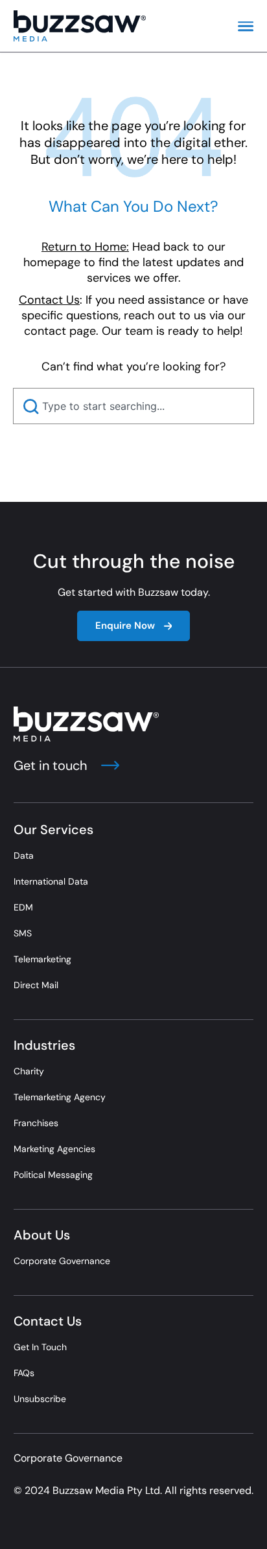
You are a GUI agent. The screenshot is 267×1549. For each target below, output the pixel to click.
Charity (29, 1071)
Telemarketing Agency (60, 1097)
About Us (42, 1235)
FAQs (24, 1373)
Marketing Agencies (54, 1149)
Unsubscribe (40, 1399)
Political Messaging (53, 1175)
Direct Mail (36, 985)
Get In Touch (40, 1347)
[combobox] (133, 406)
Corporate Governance (62, 1261)
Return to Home (83, 246)
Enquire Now (125, 625)
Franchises (36, 1123)
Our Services (53, 829)
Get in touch (52, 765)
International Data (51, 881)
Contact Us (48, 1321)
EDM (23, 907)
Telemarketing (42, 959)
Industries (44, 1045)
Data (24, 855)
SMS (23, 933)
